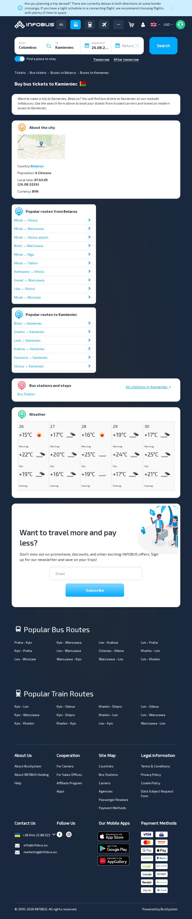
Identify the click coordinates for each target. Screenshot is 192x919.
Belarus (37, 166)
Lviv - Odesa (150, 706)
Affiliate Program (69, 783)
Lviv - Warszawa (69, 651)
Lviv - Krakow (108, 642)
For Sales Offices (69, 775)
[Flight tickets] (104, 24)
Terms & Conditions (155, 766)
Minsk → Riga (24, 254)
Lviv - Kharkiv (150, 659)
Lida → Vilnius (24, 289)
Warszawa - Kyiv (69, 659)
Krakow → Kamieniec (29, 349)
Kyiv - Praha (23, 651)
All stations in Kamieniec (147, 387)
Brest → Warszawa (28, 246)
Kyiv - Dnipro (66, 715)
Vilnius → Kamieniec (29, 366)
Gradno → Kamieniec (29, 332)
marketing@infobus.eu (40, 852)
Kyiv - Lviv (22, 706)
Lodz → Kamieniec (27, 340)
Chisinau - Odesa (111, 651)
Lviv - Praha (149, 642)
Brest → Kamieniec (28, 323)
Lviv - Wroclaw (25, 659)
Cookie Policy (150, 783)
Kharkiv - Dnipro (110, 706)
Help (18, 783)
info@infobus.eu (36, 845)
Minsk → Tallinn (26, 263)
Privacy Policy (151, 775)
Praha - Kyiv (23, 642)
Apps (60, 791)
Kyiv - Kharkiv (24, 723)
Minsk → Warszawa (29, 229)
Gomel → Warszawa (29, 280)
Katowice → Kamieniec (31, 357)
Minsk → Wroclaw (27, 297)
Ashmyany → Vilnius (29, 271)
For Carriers (65, 766)
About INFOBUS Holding (32, 775)
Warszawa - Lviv (111, 659)
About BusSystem (28, 766)
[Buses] (75, 24)
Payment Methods (112, 808)
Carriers (105, 783)
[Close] (171, 8)
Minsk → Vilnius (26, 220)
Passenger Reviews (113, 800)
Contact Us (25, 823)
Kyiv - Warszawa (69, 642)
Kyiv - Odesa (66, 706)
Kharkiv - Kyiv (66, 723)
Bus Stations (108, 775)
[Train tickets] (90, 24)
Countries (106, 766)
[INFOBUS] (34, 24)
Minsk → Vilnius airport (31, 237)
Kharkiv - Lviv (150, 651)
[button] (118, 24)
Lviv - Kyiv (106, 723)
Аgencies (106, 791)
